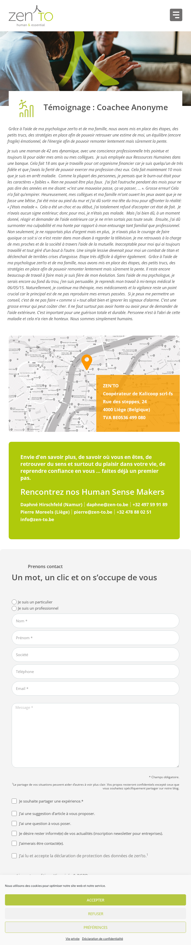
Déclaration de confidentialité (102, 939)
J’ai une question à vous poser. (45, 823)
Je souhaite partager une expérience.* (51, 801)
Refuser (95, 913)
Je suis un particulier (35, 601)
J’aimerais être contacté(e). (41, 843)
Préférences (95, 927)
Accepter (95, 900)
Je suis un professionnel (38, 608)
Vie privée (73, 939)
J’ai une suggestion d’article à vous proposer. (57, 813)
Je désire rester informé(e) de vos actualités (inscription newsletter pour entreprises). (91, 833)
